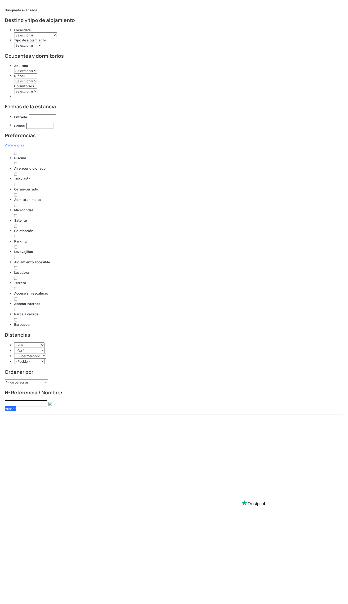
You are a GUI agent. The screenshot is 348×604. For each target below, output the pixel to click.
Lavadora (21, 272)
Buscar (10, 408)
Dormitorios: (24, 86)
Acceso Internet (27, 303)
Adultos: (21, 65)
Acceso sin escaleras (31, 293)
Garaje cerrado (26, 189)
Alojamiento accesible (32, 262)
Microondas (24, 210)
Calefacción (23, 231)
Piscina (20, 158)
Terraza (20, 283)
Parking (20, 241)
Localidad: (22, 30)
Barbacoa (22, 324)
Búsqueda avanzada (21, 10)
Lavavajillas (23, 251)
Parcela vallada (26, 314)
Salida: (19, 125)
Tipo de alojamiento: (30, 40)
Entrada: (21, 117)
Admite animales (27, 199)
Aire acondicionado (30, 168)
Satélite (20, 220)
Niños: (19, 76)
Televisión (22, 178)
